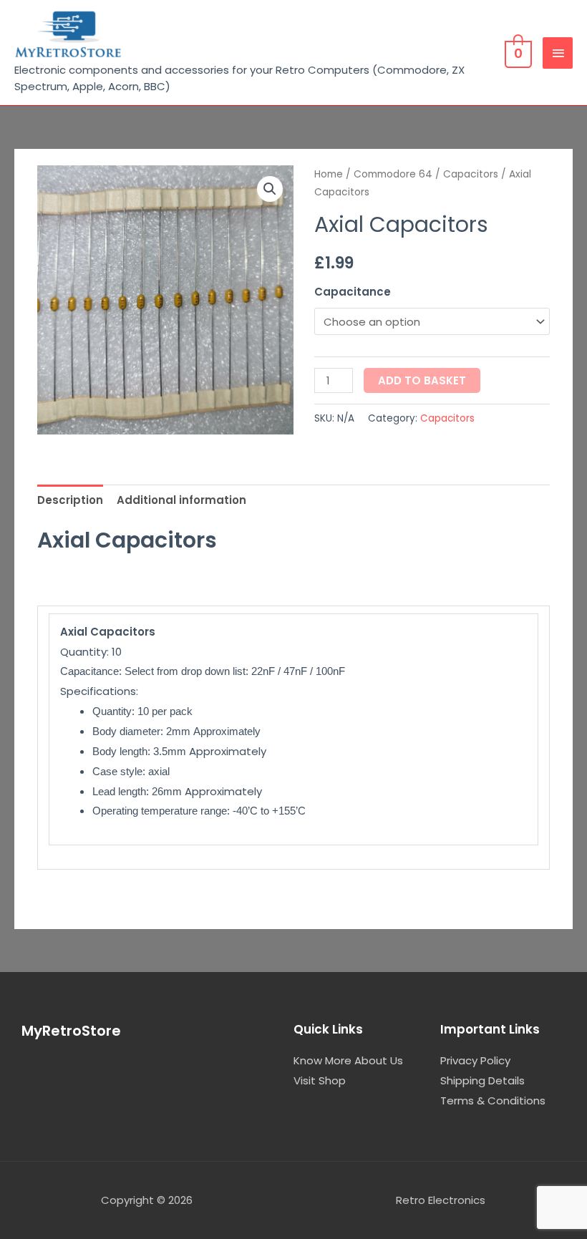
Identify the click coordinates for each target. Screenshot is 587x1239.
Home (328, 174)
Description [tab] (70, 499)
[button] (270, 189)
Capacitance (352, 291)
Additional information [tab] (181, 499)
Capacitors (470, 174)
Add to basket (422, 380)
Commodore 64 (393, 174)
